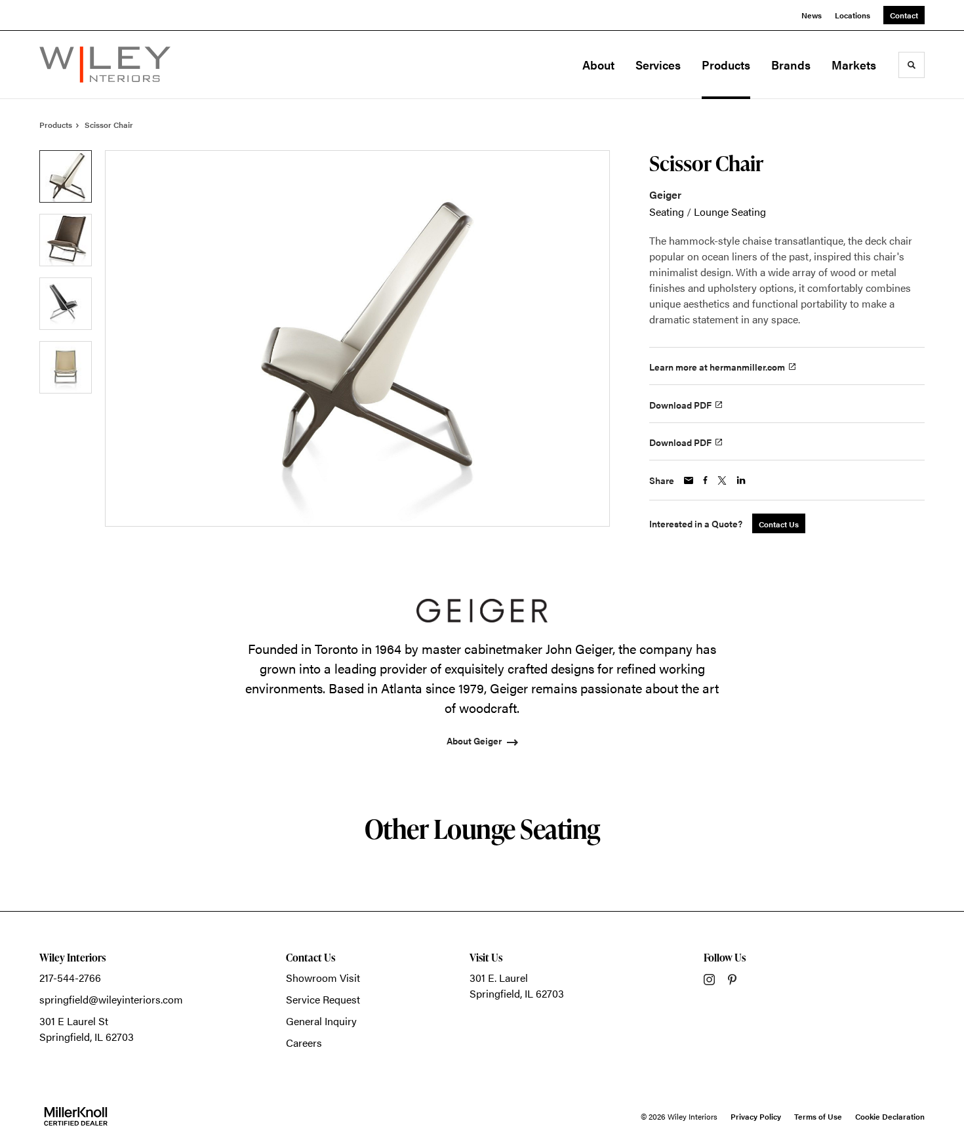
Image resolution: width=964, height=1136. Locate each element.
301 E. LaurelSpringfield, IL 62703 (517, 985)
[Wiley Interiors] (105, 65)
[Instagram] (709, 979)
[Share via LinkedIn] (741, 480)
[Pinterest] (732, 979)
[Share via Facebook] (705, 480)
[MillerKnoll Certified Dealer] (75, 1116)
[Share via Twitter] (722, 480)
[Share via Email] (688, 480)
